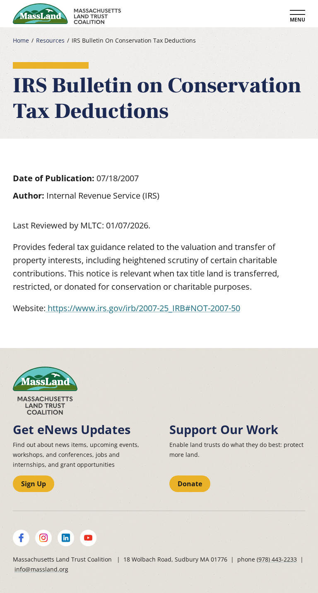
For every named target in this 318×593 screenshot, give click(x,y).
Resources (50, 40)
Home (21, 40)
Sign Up (33, 483)
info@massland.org (41, 569)
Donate (190, 483)
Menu (297, 19)
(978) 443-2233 (277, 559)
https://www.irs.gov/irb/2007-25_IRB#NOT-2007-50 (143, 308)
